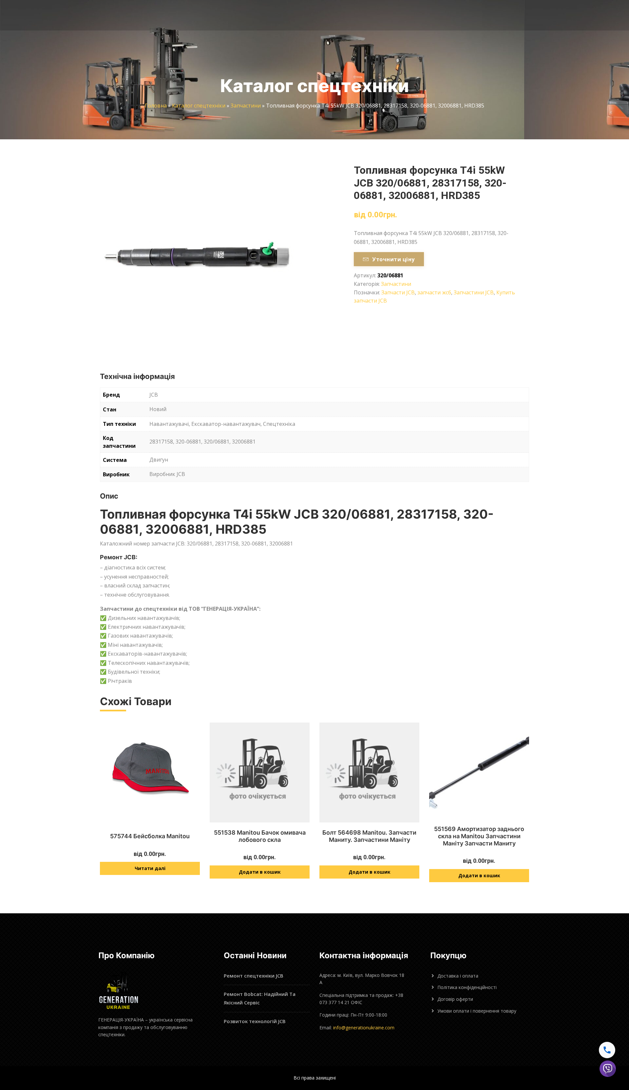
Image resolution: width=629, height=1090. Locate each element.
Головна (156, 105)
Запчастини (246, 105)
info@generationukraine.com (363, 1027)
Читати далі (150, 868)
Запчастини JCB (474, 292)
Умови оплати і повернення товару (476, 1011)
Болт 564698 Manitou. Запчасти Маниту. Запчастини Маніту (369, 836)
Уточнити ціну (393, 259)
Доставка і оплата (457, 976)
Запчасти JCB (398, 292)
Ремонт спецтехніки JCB (253, 975)
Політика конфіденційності (467, 987)
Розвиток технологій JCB (255, 1021)
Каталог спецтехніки (198, 105)
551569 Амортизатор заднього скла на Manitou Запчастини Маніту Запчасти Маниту (479, 835)
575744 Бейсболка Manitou (150, 836)
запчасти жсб (434, 292)
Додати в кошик (260, 872)
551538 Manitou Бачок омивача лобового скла (260, 836)
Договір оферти (455, 999)
